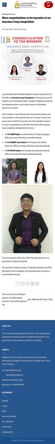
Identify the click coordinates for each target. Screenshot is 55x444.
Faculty (4, 406)
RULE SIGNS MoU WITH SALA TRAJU (40, 299)
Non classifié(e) (7, 421)
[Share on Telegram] (37, 283)
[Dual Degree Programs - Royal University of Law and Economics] (25, 4)
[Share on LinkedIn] (32, 283)
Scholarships (6, 426)
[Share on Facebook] (18, 283)
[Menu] (4, 5)
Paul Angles (23, 29)
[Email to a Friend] (27, 283)
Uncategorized (7, 432)
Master (4, 411)
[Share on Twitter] (22, 283)
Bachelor (5, 400)
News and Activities (8, 14)
